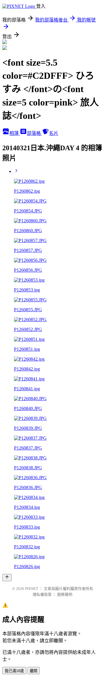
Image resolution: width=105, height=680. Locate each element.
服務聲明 (64, 594)
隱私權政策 (42, 594)
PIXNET (31, 588)
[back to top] (7, 577)
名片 (53, 133)
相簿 (14, 133)
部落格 (34, 133)
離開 (33, 671)
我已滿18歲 (14, 671)
